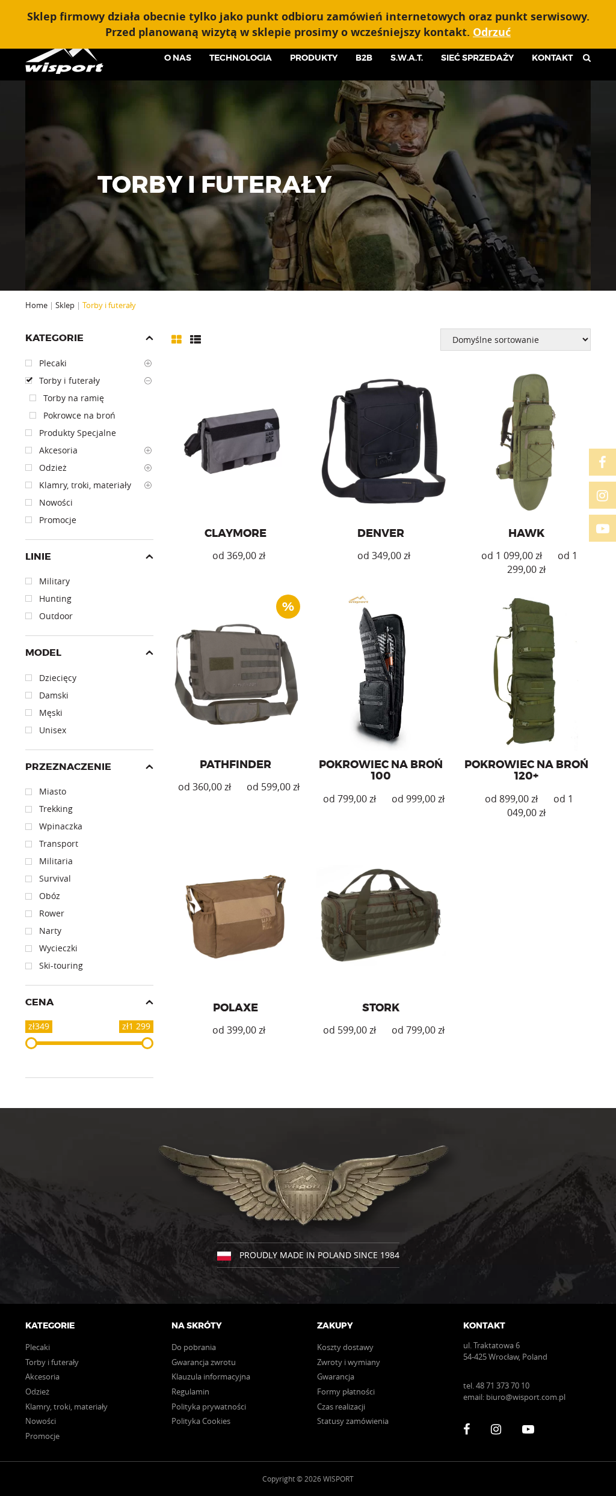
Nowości (40, 1421)
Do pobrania (193, 1347)
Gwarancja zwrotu (203, 1362)
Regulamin (190, 1391)
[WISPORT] (68, 57)
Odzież (37, 1391)
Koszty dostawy (345, 1347)
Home (36, 305)
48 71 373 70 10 (502, 1385)
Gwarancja (335, 1376)
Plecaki (37, 1347)
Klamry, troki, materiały (66, 1406)
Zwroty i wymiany (348, 1362)
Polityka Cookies (200, 1421)
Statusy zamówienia (353, 1421)
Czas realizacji (341, 1406)
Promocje (42, 1436)
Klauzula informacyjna (210, 1376)
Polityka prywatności (208, 1406)
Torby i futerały (52, 1362)
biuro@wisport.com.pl (525, 1397)
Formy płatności (346, 1391)
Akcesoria (42, 1376)
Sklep (65, 305)
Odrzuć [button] (492, 32)
